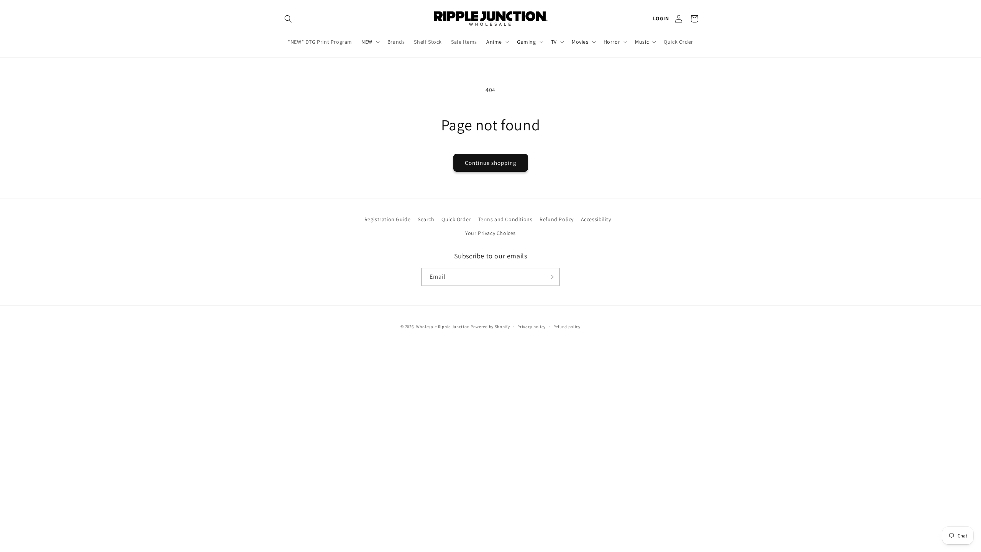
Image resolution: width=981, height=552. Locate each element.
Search (426, 219)
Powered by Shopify (490, 326)
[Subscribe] (550, 277)
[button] (288, 18)
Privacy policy (531, 326)
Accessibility (596, 219)
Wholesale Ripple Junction (443, 326)
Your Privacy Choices (490, 233)
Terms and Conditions (505, 219)
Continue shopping (491, 162)
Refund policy (567, 326)
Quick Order (456, 219)
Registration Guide (387, 219)
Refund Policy (557, 219)
